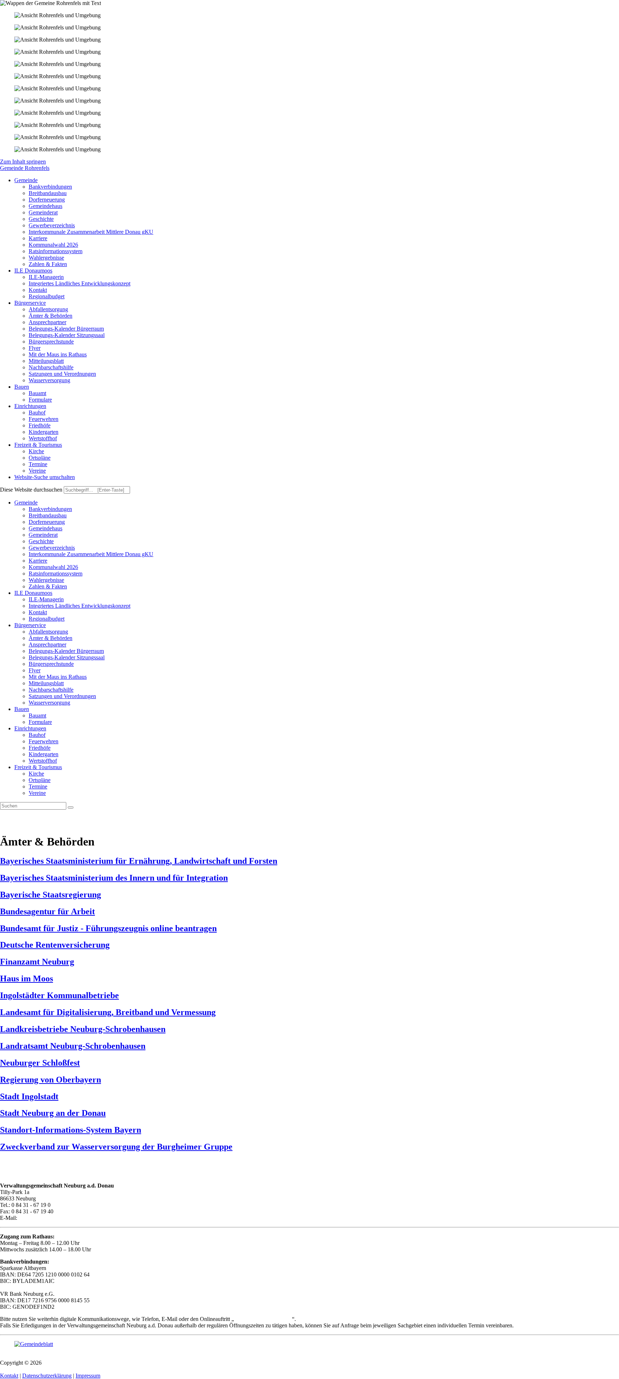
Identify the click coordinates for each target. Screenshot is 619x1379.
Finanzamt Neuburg (37, 961)
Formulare (40, 722)
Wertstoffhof (43, 761)
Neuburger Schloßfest (40, 1062)
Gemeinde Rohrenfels (24, 168)
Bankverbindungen (50, 509)
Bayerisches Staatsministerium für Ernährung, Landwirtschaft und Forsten (138, 861)
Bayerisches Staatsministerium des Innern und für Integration (114, 877)
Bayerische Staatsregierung (50, 894)
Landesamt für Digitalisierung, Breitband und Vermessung (108, 1012)
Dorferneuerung (47, 522)
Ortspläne (40, 780)
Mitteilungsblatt (46, 683)
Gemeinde (26, 502)
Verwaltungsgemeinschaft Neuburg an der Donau (99, 1363)
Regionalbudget (46, 619)
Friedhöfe (40, 748)
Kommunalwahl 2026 (53, 567)
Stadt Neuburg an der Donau (53, 1113)
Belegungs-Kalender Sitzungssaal (67, 657)
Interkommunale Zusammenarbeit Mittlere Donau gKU (91, 554)
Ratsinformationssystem (55, 573)
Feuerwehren (43, 741)
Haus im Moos (26, 978)
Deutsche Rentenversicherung (55, 944)
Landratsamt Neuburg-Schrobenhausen (72, 1046)
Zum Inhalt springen (23, 161)
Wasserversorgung (49, 703)
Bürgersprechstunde (51, 664)
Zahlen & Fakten (48, 586)
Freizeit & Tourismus (38, 767)
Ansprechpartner (47, 644)
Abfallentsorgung (48, 632)
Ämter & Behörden (50, 638)
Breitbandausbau (48, 515)
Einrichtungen (30, 728)
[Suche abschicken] (70, 807)
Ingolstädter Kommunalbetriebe (59, 995)
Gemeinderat (43, 535)
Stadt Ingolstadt (29, 1096)
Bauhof (37, 735)
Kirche (36, 774)
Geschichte (41, 541)
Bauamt (37, 715)
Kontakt (38, 612)
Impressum (88, 1376)
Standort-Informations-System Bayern (70, 1129)
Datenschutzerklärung (47, 1376)
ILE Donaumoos (33, 593)
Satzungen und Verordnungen (62, 696)
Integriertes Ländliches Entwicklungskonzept (79, 606)
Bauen (21, 709)
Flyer (34, 670)
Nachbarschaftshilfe (51, 690)
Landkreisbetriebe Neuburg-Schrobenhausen (82, 1029)
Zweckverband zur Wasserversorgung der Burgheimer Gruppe (116, 1146)
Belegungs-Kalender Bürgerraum (66, 651)
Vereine (37, 793)
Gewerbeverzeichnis (52, 548)
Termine (38, 786)
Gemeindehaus (45, 528)
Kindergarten (43, 754)
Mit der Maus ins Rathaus (58, 677)
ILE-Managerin (46, 599)
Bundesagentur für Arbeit (47, 911)
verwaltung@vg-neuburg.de (50, 1218)
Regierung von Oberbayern (50, 1079)
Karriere (38, 561)
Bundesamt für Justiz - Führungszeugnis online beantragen (108, 928)
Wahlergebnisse (46, 580)
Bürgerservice (30, 625)
